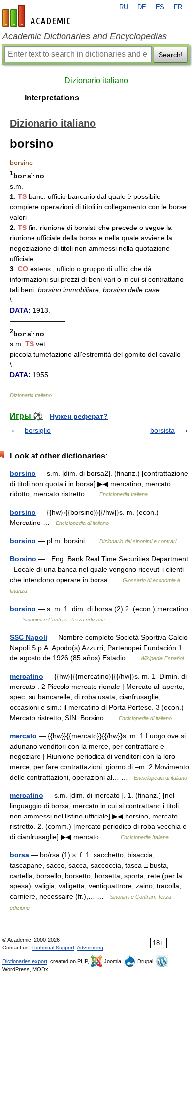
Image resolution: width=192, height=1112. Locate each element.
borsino (23, 473)
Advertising (90, 947)
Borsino (23, 559)
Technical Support (53, 947)
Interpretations (52, 98)
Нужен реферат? (79, 416)
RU (123, 7)
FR (178, 7)
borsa (19, 855)
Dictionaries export (24, 961)
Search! (171, 55)
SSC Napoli (28, 637)
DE (141, 7)
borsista (162, 430)
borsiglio (38, 430)
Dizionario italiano (96, 80)
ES (160, 7)
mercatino (26, 676)
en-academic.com (37, 16)
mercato (23, 736)
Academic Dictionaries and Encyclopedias (84, 36)
